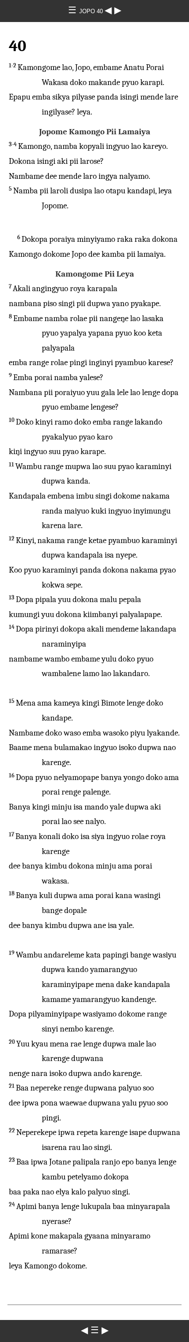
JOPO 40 (92, 11)
